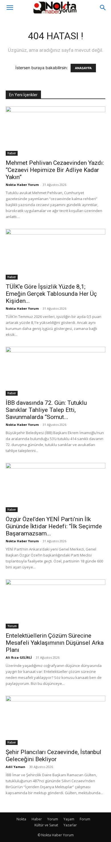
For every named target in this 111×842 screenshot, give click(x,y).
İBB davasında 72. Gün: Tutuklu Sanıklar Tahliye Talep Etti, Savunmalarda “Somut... (46, 409)
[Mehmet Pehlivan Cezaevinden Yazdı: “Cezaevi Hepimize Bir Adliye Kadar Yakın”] (55, 131)
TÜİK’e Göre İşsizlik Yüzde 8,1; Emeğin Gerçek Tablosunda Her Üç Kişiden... (51, 293)
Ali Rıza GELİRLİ (19, 657)
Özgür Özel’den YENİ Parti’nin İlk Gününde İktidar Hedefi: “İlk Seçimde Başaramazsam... (54, 526)
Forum (85, 819)
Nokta (21, 819)
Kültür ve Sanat (46, 825)
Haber (11, 153)
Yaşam (68, 819)
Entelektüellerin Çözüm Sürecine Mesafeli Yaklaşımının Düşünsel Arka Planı (55, 642)
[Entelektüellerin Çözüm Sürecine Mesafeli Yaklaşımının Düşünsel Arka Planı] (55, 604)
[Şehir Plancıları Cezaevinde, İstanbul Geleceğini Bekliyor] (55, 720)
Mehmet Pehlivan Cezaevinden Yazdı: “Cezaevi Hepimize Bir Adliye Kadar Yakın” (55, 169)
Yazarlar (70, 825)
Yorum (12, 626)
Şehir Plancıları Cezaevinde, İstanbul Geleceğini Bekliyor (53, 756)
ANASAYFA (83, 68)
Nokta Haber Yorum (22, 184)
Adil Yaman (15, 767)
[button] (10, 7)
